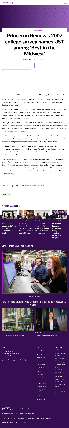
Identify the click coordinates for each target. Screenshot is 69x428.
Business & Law (41, 357)
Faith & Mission (41, 364)
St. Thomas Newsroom (41, 59)
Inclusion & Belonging (43, 361)
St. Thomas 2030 (41, 383)
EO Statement (21, 418)
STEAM (39, 371)
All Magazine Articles (42, 390)
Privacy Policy (40, 418)
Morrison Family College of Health (60, 380)
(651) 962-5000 (6, 356)
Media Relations (29, 413)
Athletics (39, 354)
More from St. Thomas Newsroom (33, 185)
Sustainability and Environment (42, 379)
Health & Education (42, 368)
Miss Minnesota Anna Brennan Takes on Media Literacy (26, 228)
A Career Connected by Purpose (46, 335)
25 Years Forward (13, 335)
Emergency (49, 418)
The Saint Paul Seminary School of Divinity (60, 391)
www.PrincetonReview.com (19, 131)
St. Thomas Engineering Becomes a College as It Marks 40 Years (34, 303)
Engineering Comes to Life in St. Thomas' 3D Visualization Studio (9, 228)
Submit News (19, 413)
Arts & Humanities (42, 351)
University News (38, 30)
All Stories (39, 399)
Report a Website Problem (8, 418)
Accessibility (31, 418)
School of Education (61, 372)
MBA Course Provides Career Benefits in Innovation (42, 228)
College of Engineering (58, 368)
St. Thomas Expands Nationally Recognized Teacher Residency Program (57, 230)
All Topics (39, 395)
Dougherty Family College (60, 385)
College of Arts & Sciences (60, 354)
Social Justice (40, 374)
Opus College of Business (60, 361)
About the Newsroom (7, 413)
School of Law (59, 376)
